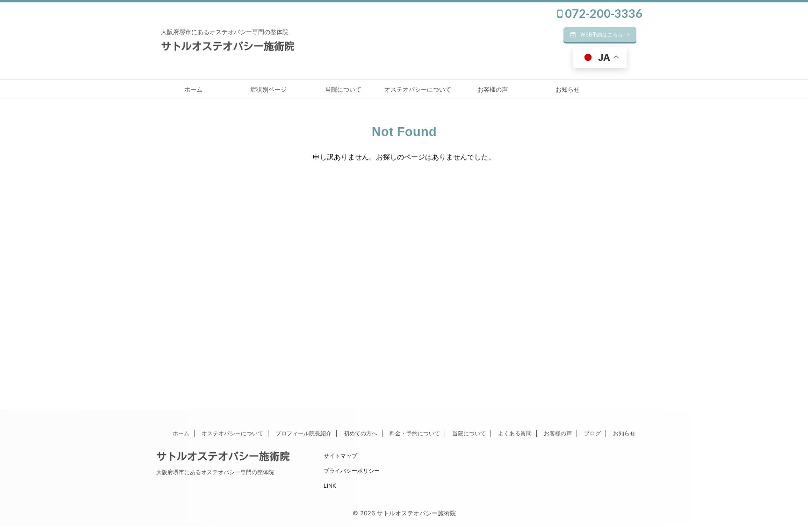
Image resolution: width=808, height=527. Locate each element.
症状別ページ (268, 89)
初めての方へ (360, 433)
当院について (343, 89)
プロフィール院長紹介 (303, 433)
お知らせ (568, 89)
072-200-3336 (602, 13)
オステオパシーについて (417, 89)
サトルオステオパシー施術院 (228, 46)
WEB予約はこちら (601, 34)
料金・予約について (415, 433)
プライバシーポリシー (352, 470)
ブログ (592, 433)
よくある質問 (515, 433)
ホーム (193, 89)
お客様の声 (492, 89)
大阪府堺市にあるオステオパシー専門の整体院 (215, 472)
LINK (330, 485)
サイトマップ (340, 455)
